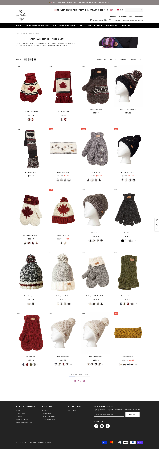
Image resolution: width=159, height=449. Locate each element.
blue (120, 303)
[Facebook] (96, 426)
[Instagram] (102, 426)
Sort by (123, 59)
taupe (94, 240)
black (69, 180)
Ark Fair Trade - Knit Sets (31, 33)
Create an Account (136, 20)
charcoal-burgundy (32, 243)
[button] (24, 59)
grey (29, 119)
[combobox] (132, 10)
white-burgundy (29, 243)
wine (128, 303)
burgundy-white (36, 243)
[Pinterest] (108, 426)
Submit (132, 414)
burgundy (32, 119)
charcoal (57, 180)
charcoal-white (25, 243)
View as (19, 59)
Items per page (101, 59)
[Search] (134, 10)
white (61, 180)
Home (18, 33)
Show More (79, 381)
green (124, 303)
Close (142, 2)
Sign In (125, 20)
